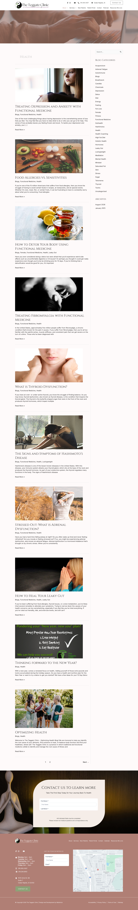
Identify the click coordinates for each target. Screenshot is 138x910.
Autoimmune (100, 73)
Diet (96, 98)
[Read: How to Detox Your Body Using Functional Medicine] (49, 223)
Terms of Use (112, 902)
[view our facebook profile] (67, 2)
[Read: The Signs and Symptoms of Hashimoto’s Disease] (49, 432)
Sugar (97, 177)
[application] (67, 8)
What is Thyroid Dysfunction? (41, 387)
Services (76, 841)
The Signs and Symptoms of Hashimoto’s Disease (49, 456)
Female (23, 253)
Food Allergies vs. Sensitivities (41, 177)
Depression (99, 91)
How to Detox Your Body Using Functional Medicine (41, 246)
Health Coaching (101, 134)
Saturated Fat (100, 166)
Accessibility (92, 902)
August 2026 (100, 205)
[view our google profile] (72, 2)
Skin (97, 170)
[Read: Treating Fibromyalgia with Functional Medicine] (49, 294)
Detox (97, 94)
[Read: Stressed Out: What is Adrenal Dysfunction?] (49, 503)
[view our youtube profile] (75, 2)
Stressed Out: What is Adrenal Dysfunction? (40, 527)
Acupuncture (100, 66)
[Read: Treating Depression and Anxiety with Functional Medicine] (49, 85)
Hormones (99, 145)
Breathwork (99, 80)
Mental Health (100, 159)
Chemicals (99, 87)
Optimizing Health (31, 732)
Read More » (20, 130)
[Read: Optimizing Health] (44, 708)
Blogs (17, 114)
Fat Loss (98, 109)
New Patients (84, 841)
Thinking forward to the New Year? (46, 663)
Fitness (98, 116)
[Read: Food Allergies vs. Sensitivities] (49, 156)
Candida (98, 84)
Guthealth (99, 123)
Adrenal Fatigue (101, 69)
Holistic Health (100, 141)
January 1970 (100, 208)
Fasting (98, 105)
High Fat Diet (100, 137)
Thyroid (98, 184)
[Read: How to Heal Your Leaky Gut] (49, 574)
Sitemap (120, 902)
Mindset (98, 163)
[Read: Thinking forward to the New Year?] (49, 641)
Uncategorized (101, 191)
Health (38, 114)
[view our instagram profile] (70, 2)
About (70, 841)
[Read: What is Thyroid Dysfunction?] (49, 365)
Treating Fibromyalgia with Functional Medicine (49, 318)
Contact (100, 841)
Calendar (107, 841)
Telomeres (99, 181)
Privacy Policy (101, 902)
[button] (116, 3)
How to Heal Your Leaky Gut (39, 596)
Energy (98, 102)
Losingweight (47, 462)
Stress (97, 173)
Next (86, 762)
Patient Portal (93, 841)
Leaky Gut (53, 253)
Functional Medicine (28, 114)
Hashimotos (99, 127)
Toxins (97, 188)
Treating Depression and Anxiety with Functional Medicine (48, 108)
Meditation (99, 155)
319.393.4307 (84, 3)
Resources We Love (117, 841)
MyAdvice (60, 902)
